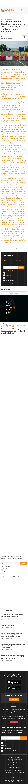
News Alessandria (9, 273)
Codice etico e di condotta (14, 761)
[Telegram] (19, 675)
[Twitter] (8, 675)
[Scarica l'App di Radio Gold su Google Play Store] (14, 688)
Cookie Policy (17, 757)
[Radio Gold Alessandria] (7, 10)
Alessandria (9, 19)
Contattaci (14, 722)
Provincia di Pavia (11, 326)
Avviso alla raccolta (14, 774)
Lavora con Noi (21, 718)
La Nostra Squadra (14, 710)
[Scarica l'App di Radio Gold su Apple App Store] (14, 682)
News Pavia (8, 275)
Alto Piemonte (15, 325)
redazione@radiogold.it (19, 780)
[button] (26, 293)
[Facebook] (4, 675)
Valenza (8, 620)
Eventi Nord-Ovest (9, 278)
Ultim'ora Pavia (20, 714)
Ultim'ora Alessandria (9, 714)
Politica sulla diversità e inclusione (14, 759)
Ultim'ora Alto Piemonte (9, 716)
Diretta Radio (6, 718)
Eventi (2, 662)
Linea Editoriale (14, 762)
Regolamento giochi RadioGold (14, 764)
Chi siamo (5, 710)
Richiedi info (14, 699)
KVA (18, 781)
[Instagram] (16, 675)
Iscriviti (21, 268)
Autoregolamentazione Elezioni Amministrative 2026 (14, 769)
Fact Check (14, 766)
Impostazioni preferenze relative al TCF (14, 770)
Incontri (7, 662)
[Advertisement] (14, 351)
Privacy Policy (8, 283)
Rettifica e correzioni (14, 767)
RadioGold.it (18, 778)
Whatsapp (9, 712)
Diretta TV (13, 718)
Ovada (7, 629)
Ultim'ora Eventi (21, 716)
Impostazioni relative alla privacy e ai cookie (14, 772)
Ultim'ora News (17, 712)
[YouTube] (12, 675)
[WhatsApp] (23, 675)
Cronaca (3, 19)
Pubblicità (22, 710)
